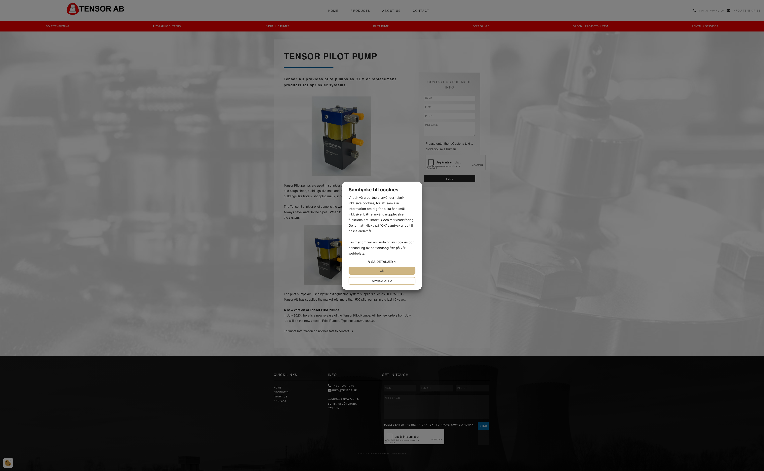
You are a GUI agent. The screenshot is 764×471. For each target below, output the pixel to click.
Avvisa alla (382, 281)
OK (382, 271)
